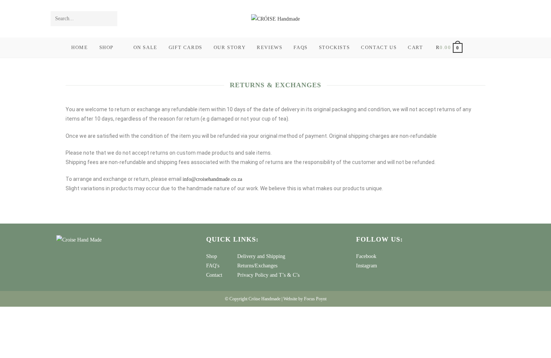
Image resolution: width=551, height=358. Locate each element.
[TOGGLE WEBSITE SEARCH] (477, 47)
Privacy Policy (252, 275)
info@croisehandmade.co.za (212, 179)
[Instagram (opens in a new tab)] (495, 18)
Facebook (366, 256)
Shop (211, 256)
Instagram (366, 265)
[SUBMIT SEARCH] (110, 18)
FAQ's (212, 265)
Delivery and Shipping (261, 256)
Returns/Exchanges (257, 265)
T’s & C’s (289, 275)
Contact (214, 275)
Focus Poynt (315, 298)
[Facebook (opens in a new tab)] (485, 18)
